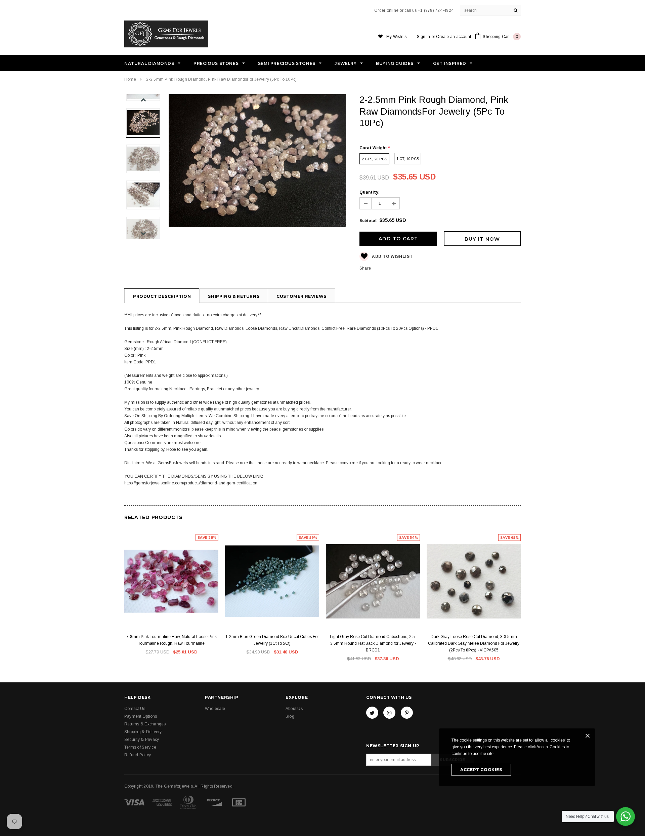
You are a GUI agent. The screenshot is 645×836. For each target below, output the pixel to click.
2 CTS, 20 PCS (374, 159)
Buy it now (482, 239)
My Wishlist (397, 36)
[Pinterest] (407, 713)
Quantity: (369, 192)
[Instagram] (389, 713)
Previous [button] (143, 100)
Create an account (453, 36)
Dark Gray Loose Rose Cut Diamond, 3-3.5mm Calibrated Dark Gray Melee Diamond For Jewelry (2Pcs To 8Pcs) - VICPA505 (473, 643)
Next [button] (143, 233)
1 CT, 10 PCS (407, 159)
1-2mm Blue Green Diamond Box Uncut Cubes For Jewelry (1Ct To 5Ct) (272, 640)
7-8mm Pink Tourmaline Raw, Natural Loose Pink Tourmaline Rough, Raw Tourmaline (171, 640)
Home (130, 79)
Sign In (423, 36)
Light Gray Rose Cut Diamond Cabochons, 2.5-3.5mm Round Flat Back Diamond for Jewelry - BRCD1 (373, 643)
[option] (257, 161)
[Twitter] (372, 713)
